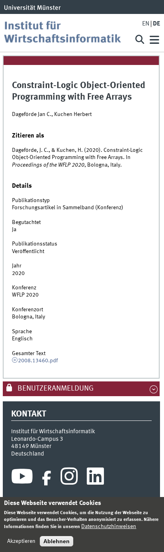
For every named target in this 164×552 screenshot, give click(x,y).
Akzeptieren (21, 541)
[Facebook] (46, 478)
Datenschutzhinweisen (108, 526)
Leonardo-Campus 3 (37, 439)
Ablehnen (56, 541)
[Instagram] (69, 478)
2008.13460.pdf (38, 360)
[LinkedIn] (95, 478)
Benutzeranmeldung (55, 388)
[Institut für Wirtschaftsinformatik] (65, 33)
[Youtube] (22, 478)
